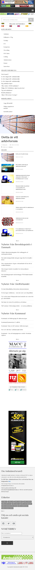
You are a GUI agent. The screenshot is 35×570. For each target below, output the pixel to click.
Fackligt (6, 40)
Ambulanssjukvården (7, 508)
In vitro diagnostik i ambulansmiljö (10, 76)
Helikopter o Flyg (8, 37)
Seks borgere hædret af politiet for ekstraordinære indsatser (15, 270)
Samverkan (7, 66)
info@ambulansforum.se (7, 485)
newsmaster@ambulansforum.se (10, 489)
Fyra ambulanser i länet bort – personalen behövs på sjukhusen (24, 229)
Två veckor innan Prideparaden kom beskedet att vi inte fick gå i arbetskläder (17, 297)
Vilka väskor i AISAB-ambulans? (10, 86)
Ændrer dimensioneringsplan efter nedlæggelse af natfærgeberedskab (14, 253)
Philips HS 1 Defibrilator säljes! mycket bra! (12, 88)
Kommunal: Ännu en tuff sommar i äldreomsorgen (14, 326)
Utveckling (6, 50)
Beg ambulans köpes (6, 83)
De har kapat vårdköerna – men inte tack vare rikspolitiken (17, 293)
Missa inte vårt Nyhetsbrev (17, 24)
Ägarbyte (4, 501)
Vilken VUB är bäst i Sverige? (9, 95)
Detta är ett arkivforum (22, 154)
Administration (7, 60)
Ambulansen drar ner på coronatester (22, 218)
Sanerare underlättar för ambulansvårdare (22, 197)
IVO (5, 43)
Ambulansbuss (27, 501)
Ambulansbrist (18, 501)
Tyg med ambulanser (6, 90)
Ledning (6, 56)
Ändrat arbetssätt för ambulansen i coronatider (25, 208)
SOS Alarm (6, 53)
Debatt (5, 63)
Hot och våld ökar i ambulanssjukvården (12, 329)
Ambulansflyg (15, 503)
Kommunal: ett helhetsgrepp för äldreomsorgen (14, 318)
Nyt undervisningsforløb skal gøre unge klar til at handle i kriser (16, 258)
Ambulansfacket (6, 503)
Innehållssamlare (8, 111)
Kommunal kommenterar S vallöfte (10, 322)
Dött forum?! (4, 74)
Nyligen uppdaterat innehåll (9, 107)
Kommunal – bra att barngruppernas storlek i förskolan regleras (16, 334)
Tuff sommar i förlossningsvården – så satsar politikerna (16, 306)
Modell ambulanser (6, 92)
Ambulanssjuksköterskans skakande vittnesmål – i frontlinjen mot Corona (23, 177)
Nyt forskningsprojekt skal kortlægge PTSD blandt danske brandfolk (17, 275)
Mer (17, 240)
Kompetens (7, 47)
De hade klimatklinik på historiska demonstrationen (15, 289)
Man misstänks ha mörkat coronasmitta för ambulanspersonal (22, 187)
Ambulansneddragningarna (9, 505)
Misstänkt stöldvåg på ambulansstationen (22, 165)
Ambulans (6, 34)
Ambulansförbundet (26, 503)
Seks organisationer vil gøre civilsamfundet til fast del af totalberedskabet (16, 264)
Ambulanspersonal (23, 505)
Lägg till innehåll (8, 103)
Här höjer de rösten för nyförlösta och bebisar (13, 302)
